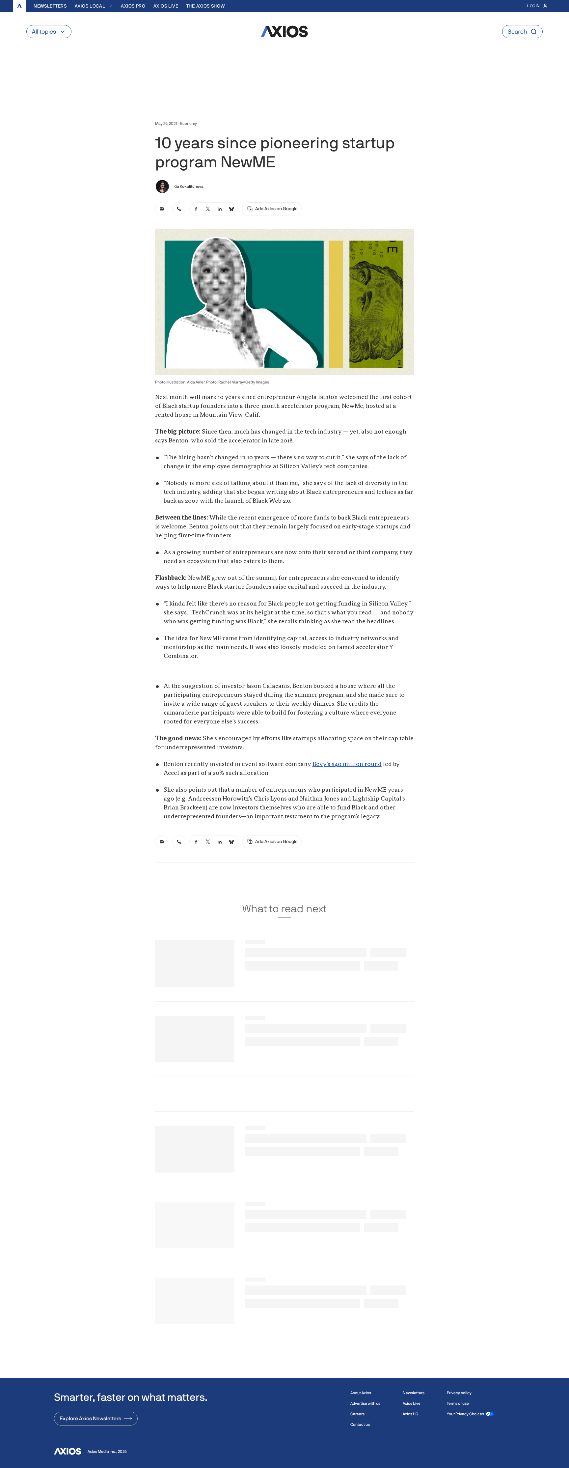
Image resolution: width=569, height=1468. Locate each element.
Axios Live (165, 6)
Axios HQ (410, 1414)
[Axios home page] (19, 6)
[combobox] (94, 6)
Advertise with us (365, 1403)
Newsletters (50, 6)
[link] (161, 209)
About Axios (360, 1393)
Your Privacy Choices (465, 1414)
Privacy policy (459, 1393)
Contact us (360, 1424)
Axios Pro (133, 6)
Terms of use (458, 1403)
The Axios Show (205, 6)
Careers (357, 1414)
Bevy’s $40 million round (347, 764)
